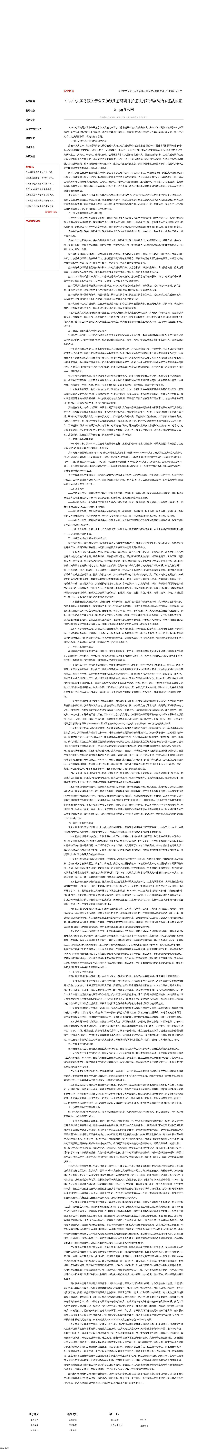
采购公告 (30, 120)
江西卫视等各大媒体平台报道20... (40, 195)
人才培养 (114, 25)
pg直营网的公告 (34, 129)
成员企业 (34, 1430)
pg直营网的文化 (154, 25)
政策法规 (30, 156)
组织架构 (34, 1425)
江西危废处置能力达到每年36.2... (40, 201)
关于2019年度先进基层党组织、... (40, 189)
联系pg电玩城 (174, 25)
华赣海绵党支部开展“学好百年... (40, 178)
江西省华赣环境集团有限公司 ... (40, 184)
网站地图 (115, 1420)
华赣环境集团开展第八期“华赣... (40, 172)
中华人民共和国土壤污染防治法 (39, 206)
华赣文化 (144, 1426)
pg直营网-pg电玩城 (35, 25)
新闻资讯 (75, 25)
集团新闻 (30, 101)
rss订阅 (143, 1420)
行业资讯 (170, 91)
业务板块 (95, 25)
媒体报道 (30, 138)
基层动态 (30, 110)
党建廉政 (134, 25)
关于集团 (55, 25)
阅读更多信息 (51, 212)
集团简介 (34, 1420)
